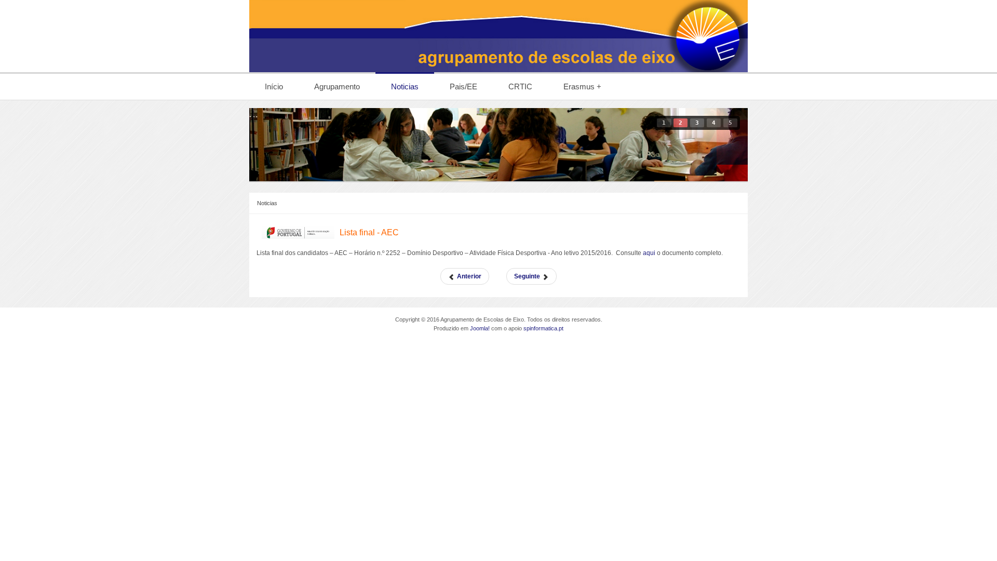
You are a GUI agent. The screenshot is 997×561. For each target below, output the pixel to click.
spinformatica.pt (543, 328)
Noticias (267, 203)
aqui (650, 253)
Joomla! (480, 328)
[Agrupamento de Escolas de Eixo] (498, 36)
